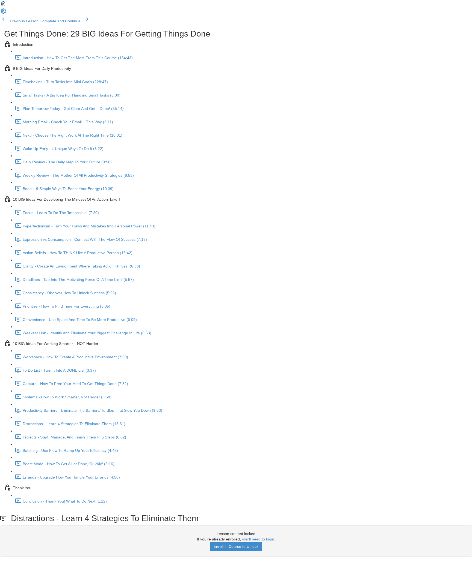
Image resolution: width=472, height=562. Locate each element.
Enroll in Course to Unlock (236, 546)
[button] (3, 5)
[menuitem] (3, 13)
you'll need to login (258, 539)
